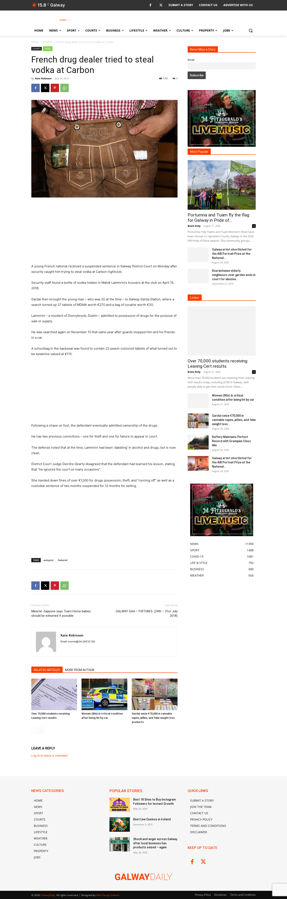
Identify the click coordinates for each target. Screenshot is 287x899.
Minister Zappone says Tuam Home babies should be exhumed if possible (61, 613)
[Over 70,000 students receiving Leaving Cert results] (54, 694)
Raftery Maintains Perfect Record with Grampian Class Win (231, 441)
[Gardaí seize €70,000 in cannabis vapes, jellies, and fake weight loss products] (155, 694)
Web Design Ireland (107, 895)
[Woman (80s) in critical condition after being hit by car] (104, 694)
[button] (251, 30)
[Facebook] (150, 5)
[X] (161, 5)
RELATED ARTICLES (47, 670)
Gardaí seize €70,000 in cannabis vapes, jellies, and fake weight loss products (153, 718)
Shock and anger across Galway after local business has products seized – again (155, 843)
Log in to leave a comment (49, 755)
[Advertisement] (104, 232)
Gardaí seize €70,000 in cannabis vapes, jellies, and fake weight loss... (234, 420)
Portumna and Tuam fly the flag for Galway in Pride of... (218, 217)
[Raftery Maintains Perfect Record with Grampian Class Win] (198, 442)
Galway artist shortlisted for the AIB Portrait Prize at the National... (232, 254)
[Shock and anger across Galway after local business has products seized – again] (119, 844)
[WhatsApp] (64, 88)
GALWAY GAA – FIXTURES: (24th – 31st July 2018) (147, 613)
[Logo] (65, 20)
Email (191, 60)
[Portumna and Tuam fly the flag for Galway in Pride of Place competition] (222, 185)
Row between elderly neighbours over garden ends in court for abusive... (233, 275)
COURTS (47, 42)
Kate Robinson (43, 78)
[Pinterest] (55, 88)
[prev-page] (34, 730)
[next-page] (40, 730)
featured (62, 560)
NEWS (48, 48)
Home (34, 42)
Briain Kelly (194, 225)
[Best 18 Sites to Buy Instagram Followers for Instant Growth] (119, 805)
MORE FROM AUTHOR (79, 670)
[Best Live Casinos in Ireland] (119, 824)
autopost (48, 560)
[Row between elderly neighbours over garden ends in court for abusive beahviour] (198, 276)
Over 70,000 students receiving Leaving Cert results (217, 363)
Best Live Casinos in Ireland (152, 819)
